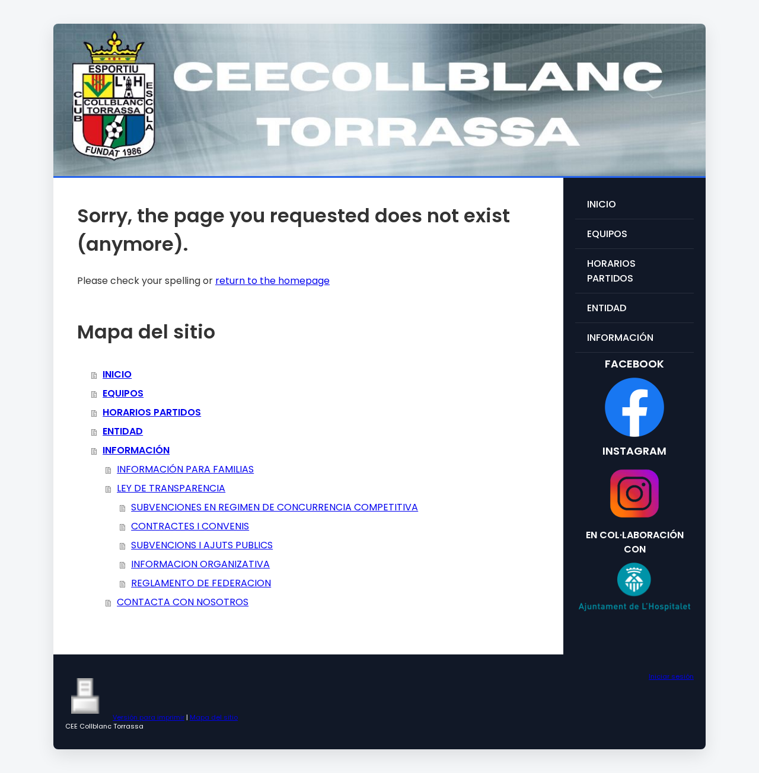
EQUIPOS (123, 393)
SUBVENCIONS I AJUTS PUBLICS (202, 545)
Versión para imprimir (148, 717)
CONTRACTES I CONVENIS (190, 526)
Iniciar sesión (671, 676)
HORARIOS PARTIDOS (152, 412)
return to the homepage (272, 281)
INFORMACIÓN (136, 450)
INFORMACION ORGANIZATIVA (200, 564)
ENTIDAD (123, 431)
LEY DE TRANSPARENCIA (171, 488)
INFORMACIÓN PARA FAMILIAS (185, 469)
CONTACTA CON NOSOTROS (182, 602)
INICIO (117, 374)
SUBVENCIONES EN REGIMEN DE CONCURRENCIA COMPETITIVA (274, 507)
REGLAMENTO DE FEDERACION (201, 583)
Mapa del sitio (214, 717)
